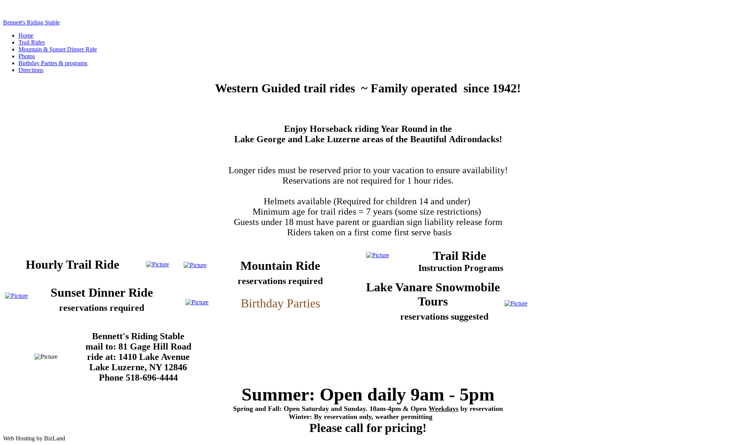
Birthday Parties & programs (52, 63)
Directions (30, 70)
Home (25, 35)
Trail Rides (31, 42)
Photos (26, 56)
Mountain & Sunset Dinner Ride (57, 49)
